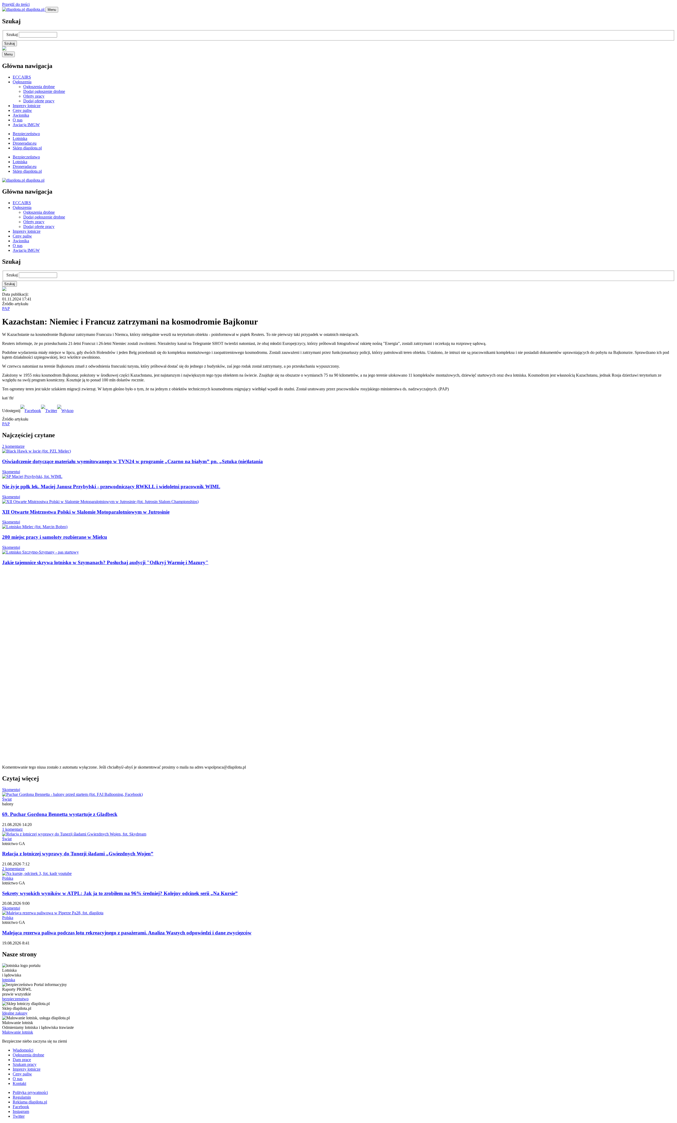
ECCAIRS (22, 77)
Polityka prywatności (30, 1092)
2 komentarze (13, 446)
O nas (17, 120)
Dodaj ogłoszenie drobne (44, 91)
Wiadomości (23, 1050)
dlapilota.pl (35, 9)
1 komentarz (12, 829)
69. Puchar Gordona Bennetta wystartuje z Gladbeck (59, 814)
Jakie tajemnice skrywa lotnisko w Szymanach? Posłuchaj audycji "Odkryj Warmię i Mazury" (105, 562)
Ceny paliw (22, 110)
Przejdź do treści (16, 4)
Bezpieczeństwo (26, 133)
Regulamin (22, 1097)
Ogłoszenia (22, 82)
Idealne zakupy (15, 1013)
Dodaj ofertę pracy (38, 101)
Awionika (21, 115)
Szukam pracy (24, 1064)
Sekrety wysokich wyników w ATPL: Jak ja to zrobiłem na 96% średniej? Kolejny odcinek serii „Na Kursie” (120, 893)
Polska (7, 878)
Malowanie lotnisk (17, 1032)
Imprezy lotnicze (26, 105)
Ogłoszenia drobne (39, 86)
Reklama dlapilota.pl (30, 1102)
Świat (7, 799)
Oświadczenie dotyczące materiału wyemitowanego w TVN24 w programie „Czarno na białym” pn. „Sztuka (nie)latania (132, 461)
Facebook (21, 1106)
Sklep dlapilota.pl (27, 148)
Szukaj (12, 34)
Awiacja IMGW (26, 124)
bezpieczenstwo (15, 999)
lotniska (8, 980)
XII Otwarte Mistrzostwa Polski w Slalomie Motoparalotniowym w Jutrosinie (86, 512)
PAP (6, 308)
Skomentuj (11, 471)
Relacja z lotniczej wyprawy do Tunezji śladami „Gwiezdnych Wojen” (77, 853)
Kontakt (19, 1083)
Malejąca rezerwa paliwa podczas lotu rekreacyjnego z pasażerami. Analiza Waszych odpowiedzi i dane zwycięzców (126, 932)
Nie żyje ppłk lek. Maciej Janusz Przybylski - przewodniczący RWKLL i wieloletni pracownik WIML (111, 486)
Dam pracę (22, 1059)
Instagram (21, 1111)
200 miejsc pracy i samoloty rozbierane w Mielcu (54, 537)
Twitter (19, 1116)
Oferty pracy (33, 96)
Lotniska (20, 138)
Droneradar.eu (24, 143)
